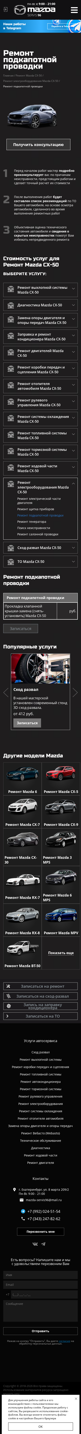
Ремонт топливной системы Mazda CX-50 (42, 435)
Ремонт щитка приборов (35, 509)
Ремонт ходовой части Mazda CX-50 (37, 468)
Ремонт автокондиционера (41, 1082)
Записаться (20, 628)
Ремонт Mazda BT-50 (22, 965)
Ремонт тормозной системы (40, 1089)
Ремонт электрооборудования (40, 1104)
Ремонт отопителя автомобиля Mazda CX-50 (39, 386)
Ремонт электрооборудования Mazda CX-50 (31, 81)
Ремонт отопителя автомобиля (41, 1118)
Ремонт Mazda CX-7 (22, 824)
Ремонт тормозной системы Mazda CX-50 (42, 452)
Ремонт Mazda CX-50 (29, 75)
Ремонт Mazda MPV (61, 933)
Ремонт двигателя (40, 1163)
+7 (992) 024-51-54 (43, 1211)
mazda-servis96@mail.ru (44, 1200)
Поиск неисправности (33, 528)
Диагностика (40, 1148)
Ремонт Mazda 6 (22, 791)
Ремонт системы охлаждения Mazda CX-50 (43, 419)
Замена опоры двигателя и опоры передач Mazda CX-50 (41, 320)
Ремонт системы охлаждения (40, 1111)
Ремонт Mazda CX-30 (21, 860)
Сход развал (25, 689)
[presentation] (5, 693)
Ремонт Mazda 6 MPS (57, 897)
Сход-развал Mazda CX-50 (39, 547)
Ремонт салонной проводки (37, 534)
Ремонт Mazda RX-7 (22, 897)
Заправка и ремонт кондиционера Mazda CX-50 (41, 336)
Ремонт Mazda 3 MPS (57, 860)
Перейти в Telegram (62, 26)
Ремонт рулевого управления (40, 1096)
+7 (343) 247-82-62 (43, 1218)
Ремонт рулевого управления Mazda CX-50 (38, 402)
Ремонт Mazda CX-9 (61, 824)
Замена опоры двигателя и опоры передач (40, 1126)
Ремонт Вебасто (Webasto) (40, 1133)
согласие (64, 1341)
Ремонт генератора (31, 522)
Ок (40, 1426)
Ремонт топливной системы (40, 1074)
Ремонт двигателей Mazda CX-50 (40, 353)
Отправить (40, 1331)
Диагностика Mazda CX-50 (39, 305)
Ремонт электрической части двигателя (39, 501)
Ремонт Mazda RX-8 (22, 933)
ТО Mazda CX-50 (30, 561)
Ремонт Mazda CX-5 (61, 791)
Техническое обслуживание (40, 1140)
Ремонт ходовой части (40, 1155)
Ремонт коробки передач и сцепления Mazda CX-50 (41, 369)
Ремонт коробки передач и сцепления (40, 1067)
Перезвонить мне (41, 1231)
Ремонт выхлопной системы (41, 1059)
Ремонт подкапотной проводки (40, 515)
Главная (9, 75)
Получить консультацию (38, 144)
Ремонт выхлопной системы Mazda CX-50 (42, 290)
